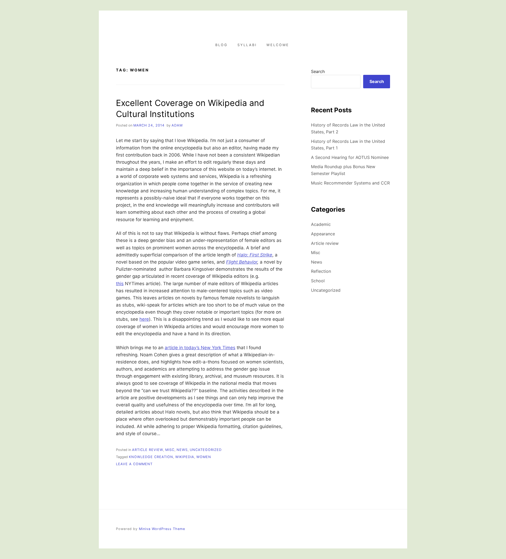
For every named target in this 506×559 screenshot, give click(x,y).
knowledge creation (151, 457)
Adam (177, 125)
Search (318, 71)
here (144, 319)
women (203, 457)
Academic (321, 224)
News (182, 450)
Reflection (321, 271)
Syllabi (247, 45)
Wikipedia (184, 457)
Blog (221, 45)
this (120, 283)
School (318, 280)
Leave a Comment (134, 464)
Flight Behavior (241, 262)
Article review (147, 450)
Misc (169, 450)
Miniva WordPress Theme (162, 529)
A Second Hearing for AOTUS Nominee (350, 157)
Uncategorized (206, 450)
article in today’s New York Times (200, 347)
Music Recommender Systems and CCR (350, 183)
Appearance (323, 233)
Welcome (277, 45)
